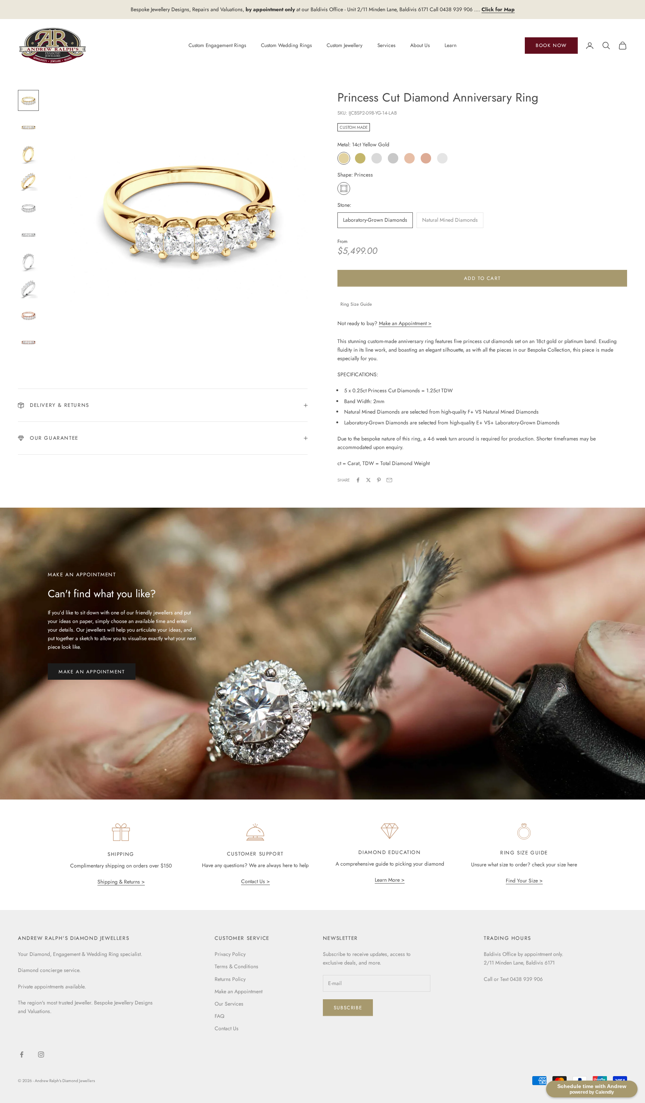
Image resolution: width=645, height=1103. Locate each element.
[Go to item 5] (28, 207)
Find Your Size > (524, 880)
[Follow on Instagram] (41, 1054)
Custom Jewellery (344, 45)
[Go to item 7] (28, 261)
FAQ (219, 1016)
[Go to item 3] (28, 154)
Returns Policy (230, 979)
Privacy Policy (230, 954)
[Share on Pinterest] (379, 480)
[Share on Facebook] (358, 480)
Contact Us (227, 1028)
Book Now (551, 45)
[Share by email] (389, 480)
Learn (451, 45)
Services (386, 45)
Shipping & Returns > (121, 881)
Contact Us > (255, 881)
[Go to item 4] (28, 181)
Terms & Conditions (236, 966)
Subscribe (348, 1007)
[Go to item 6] (28, 234)
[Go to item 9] (28, 315)
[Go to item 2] (28, 127)
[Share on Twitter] (368, 480)
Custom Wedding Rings (286, 45)
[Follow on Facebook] (21, 1054)
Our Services (229, 1003)
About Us (420, 45)
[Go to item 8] (28, 288)
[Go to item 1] (28, 100)
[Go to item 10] (28, 342)
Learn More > (390, 880)
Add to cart (482, 278)
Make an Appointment (92, 671)
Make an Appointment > (405, 323)
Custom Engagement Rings (217, 45)
